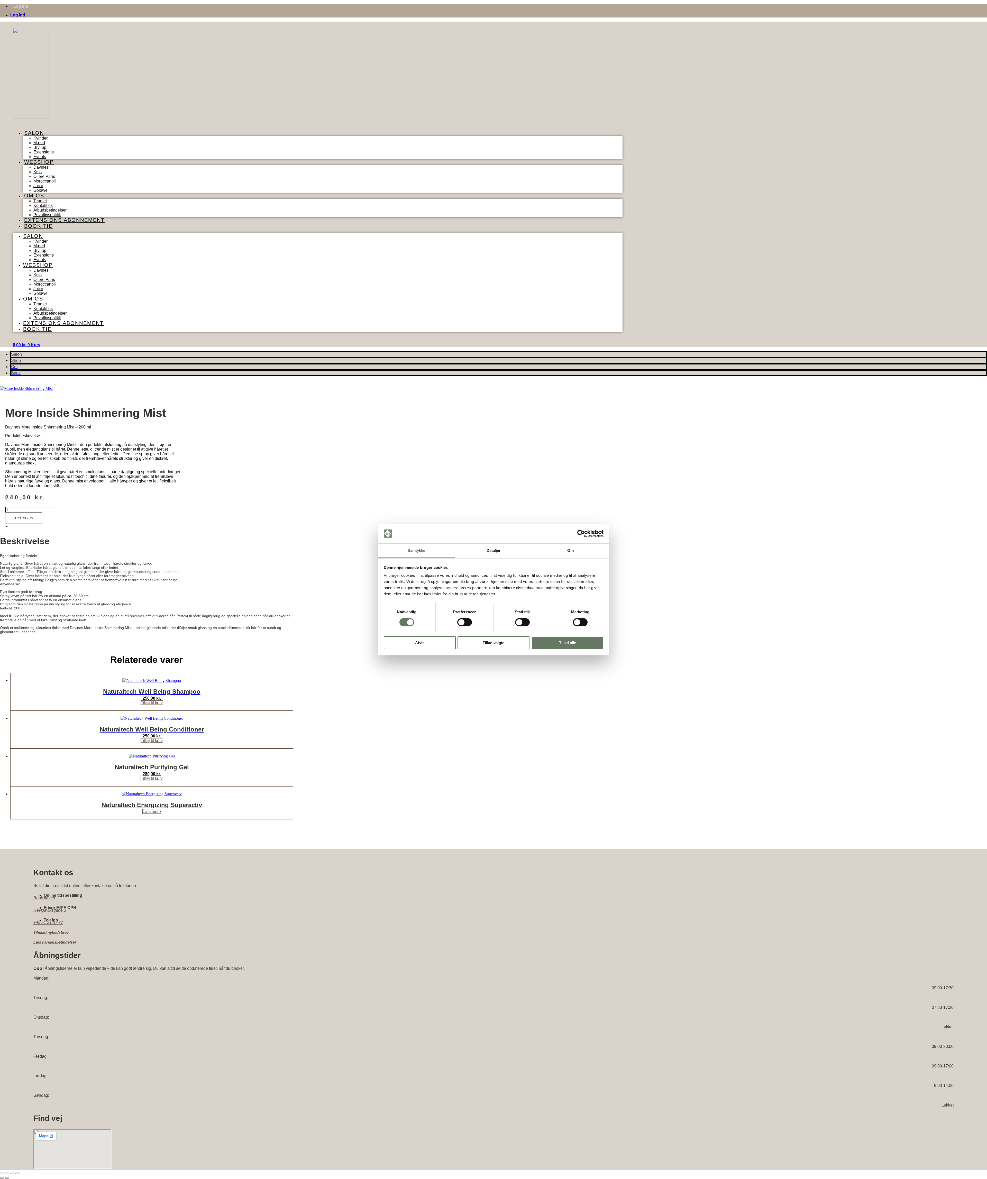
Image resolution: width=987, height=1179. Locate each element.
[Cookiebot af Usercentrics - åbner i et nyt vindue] (581, 533)
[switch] (464, 622)
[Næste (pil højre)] (7, 1178)
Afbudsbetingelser (50, 210)
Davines (41, 167)
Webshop (39, 162)
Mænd (39, 143)
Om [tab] (570, 550)
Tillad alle (567, 643)
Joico (38, 186)
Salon (34, 133)
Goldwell (41, 293)
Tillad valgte (493, 643)
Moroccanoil (44, 181)
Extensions (43, 152)
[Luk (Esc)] (17, 1173)
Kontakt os (43, 205)
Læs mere (152, 811)
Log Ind (20, 6)
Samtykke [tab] (416, 550)
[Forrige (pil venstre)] (2, 1178)
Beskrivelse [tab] (21, 526)
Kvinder (40, 138)
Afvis (419, 643)
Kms (37, 172)
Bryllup (39, 147)
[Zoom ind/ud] (2, 1173)
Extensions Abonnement (64, 220)
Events (39, 260)
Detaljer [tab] (494, 550)
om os (34, 195)
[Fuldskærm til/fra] (7, 1173)
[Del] (12, 1173)
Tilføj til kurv (23, 518)
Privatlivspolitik (47, 318)
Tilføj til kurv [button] (152, 703)
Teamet (40, 201)
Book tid (38, 226)
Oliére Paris (44, 176)
